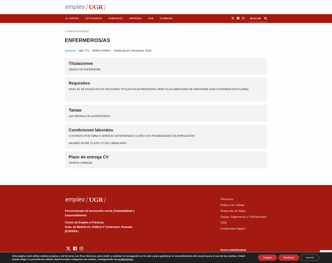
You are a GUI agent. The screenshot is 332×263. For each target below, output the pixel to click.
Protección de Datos (233, 211)
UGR (150, 18)
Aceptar (267, 257)
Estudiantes (93, 18)
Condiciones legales (233, 228)
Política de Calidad (232, 205)
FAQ (223, 222)
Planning (166, 18)
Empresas (135, 18)
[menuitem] (72, 18)
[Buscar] (265, 18)
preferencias (125, 259)
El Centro (72, 18)
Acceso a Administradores (233, 250)
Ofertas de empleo (77, 31)
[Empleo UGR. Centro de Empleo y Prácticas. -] (85, 7)
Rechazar (289, 257)
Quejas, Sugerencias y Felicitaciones (243, 216)
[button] (233, 18)
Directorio (226, 199)
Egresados (116, 18)
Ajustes (310, 257)
